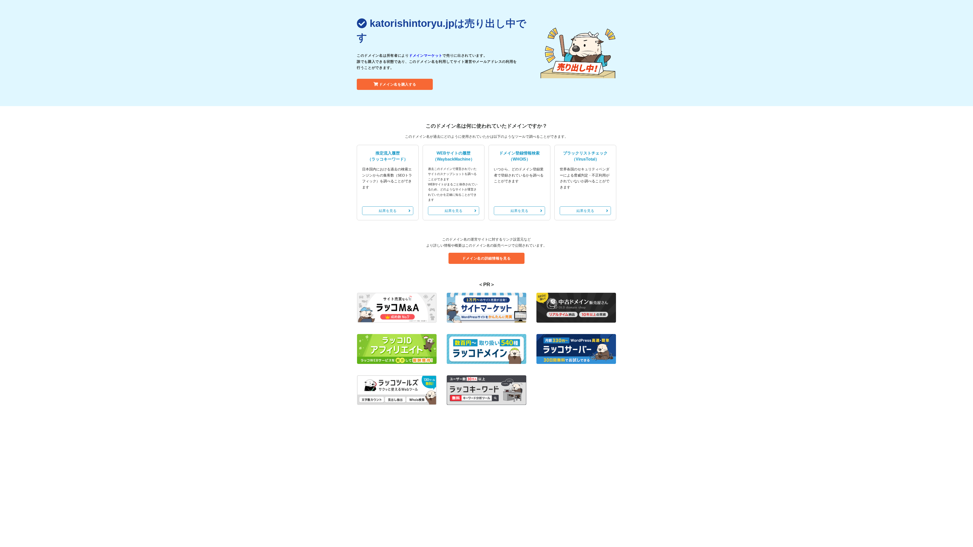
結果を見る (388, 211)
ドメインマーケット (425, 55)
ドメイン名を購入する (397, 84)
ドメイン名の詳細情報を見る (486, 258)
